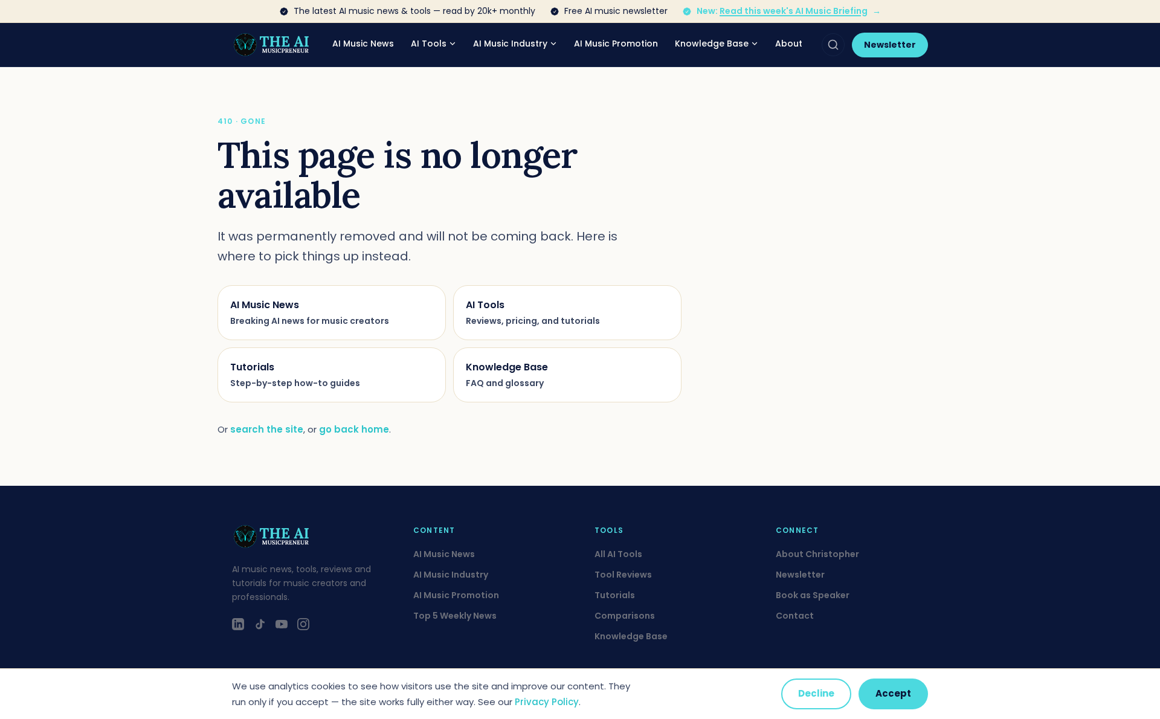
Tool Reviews (623, 575)
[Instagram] (303, 624)
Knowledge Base (712, 43)
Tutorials (614, 595)
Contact (795, 616)
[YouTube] (282, 624)
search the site (266, 429)
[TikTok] (260, 624)
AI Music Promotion (616, 43)
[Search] (833, 44)
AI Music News (363, 43)
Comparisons (624, 616)
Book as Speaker (812, 595)
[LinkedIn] (238, 624)
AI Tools (428, 43)
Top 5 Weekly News (455, 616)
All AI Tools (618, 554)
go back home (354, 429)
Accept (893, 693)
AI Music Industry (510, 43)
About (788, 43)
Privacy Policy (547, 701)
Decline (816, 693)
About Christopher (817, 554)
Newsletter (890, 45)
